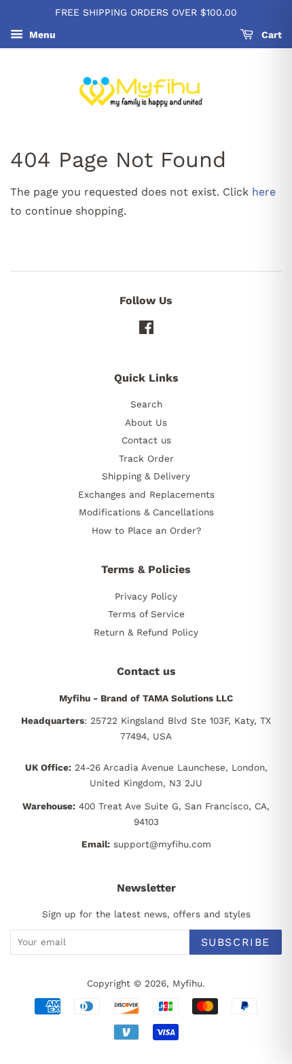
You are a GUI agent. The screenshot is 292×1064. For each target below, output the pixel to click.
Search (146, 404)
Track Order (146, 458)
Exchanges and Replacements (146, 494)
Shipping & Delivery (146, 476)
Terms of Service (146, 613)
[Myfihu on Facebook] (146, 330)
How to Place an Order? (146, 530)
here (264, 191)
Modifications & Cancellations (146, 512)
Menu (41, 34)
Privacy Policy (146, 596)
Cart (270, 34)
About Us (146, 422)
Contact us (146, 440)
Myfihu (187, 983)
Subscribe (235, 942)
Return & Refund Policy (146, 632)
